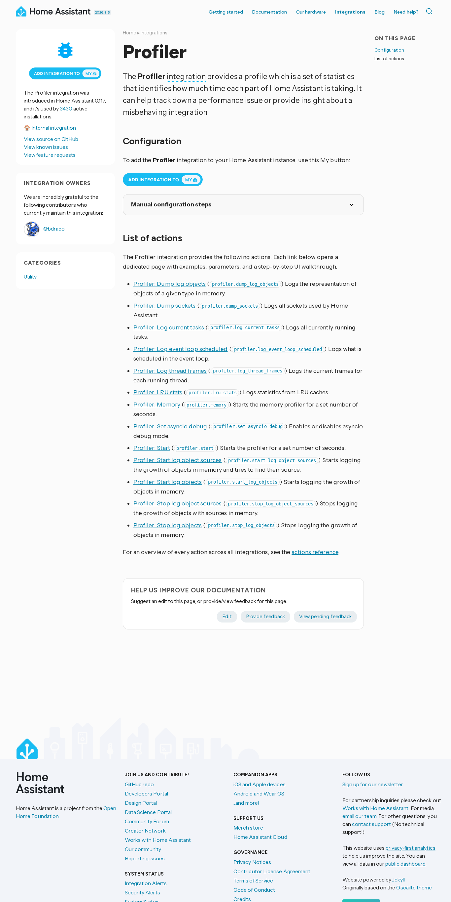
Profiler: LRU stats (158, 392)
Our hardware (311, 12)
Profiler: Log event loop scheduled (180, 349)
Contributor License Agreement (271, 871)
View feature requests (50, 154)
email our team (359, 816)
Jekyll (398, 879)
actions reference (315, 552)
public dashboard (405, 863)
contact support (371, 824)
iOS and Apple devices (259, 784)
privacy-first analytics (410, 847)
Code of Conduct (254, 889)
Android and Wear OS (259, 793)
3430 (66, 108)
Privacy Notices (252, 862)
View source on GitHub (51, 139)
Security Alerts (142, 892)
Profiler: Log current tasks (168, 327)
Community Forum (147, 821)
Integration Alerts (146, 883)
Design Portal (141, 802)
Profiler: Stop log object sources (177, 503)
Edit (226, 617)
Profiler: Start (151, 447)
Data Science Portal (148, 812)
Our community (143, 849)
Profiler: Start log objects (167, 482)
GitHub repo (139, 784)
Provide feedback (265, 617)
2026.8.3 (102, 12)
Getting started (226, 12)
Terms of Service (253, 880)
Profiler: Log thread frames (170, 370)
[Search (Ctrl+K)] (430, 11)
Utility (30, 276)
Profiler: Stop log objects (167, 525)
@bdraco (53, 228)
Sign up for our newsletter (372, 784)
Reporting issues (145, 858)
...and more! (246, 802)
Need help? (406, 12)
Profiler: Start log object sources (177, 460)
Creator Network (145, 830)
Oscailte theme (414, 887)
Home (129, 33)
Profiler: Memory (156, 404)
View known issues (46, 147)
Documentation (269, 12)
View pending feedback (325, 617)
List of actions (389, 58)
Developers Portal (146, 793)
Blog (380, 12)
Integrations (350, 12)
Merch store (248, 827)
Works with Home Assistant (158, 840)
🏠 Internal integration (50, 127)
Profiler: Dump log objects (169, 283)
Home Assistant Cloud (260, 837)
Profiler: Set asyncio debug (170, 426)
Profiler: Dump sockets (164, 305)
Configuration (389, 50)
